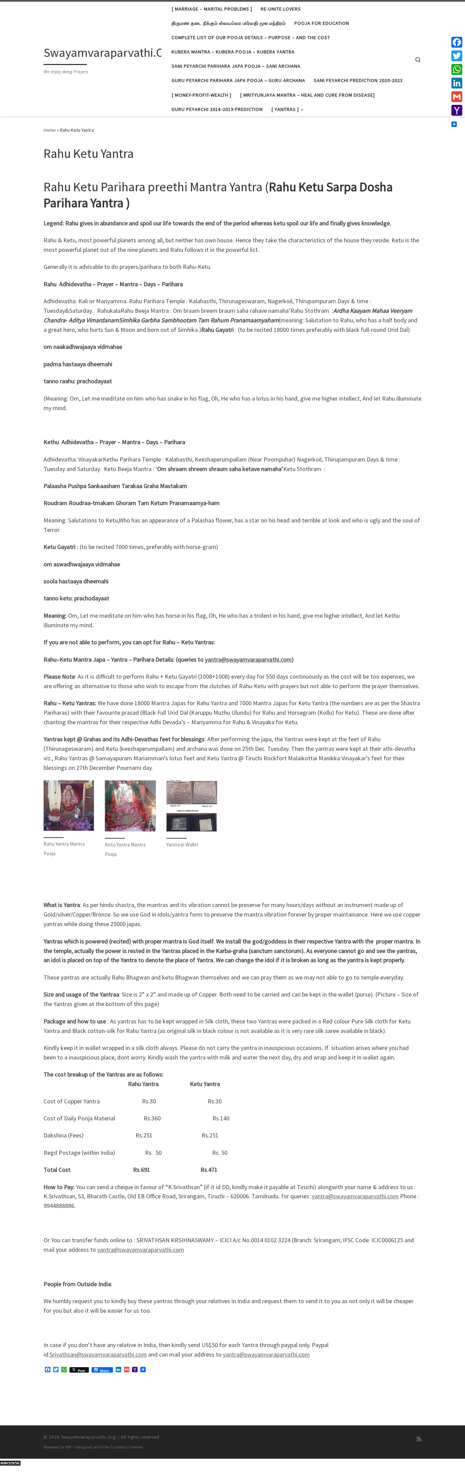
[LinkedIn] (457, 83)
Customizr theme (126, 1447)
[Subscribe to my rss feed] (419, 1439)
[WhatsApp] (457, 69)
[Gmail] (457, 96)
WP (68, 1447)
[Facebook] (457, 42)
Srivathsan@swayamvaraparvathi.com (98, 1354)
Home (50, 130)
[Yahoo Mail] (457, 110)
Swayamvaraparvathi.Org (88, 1437)
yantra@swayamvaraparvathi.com (248, 659)
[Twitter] (457, 56)
